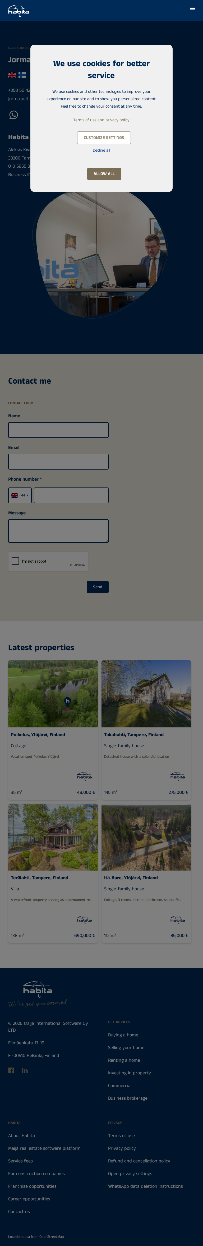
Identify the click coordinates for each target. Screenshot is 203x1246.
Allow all (104, 174)
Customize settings (104, 138)
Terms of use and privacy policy (101, 120)
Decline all (101, 150)
